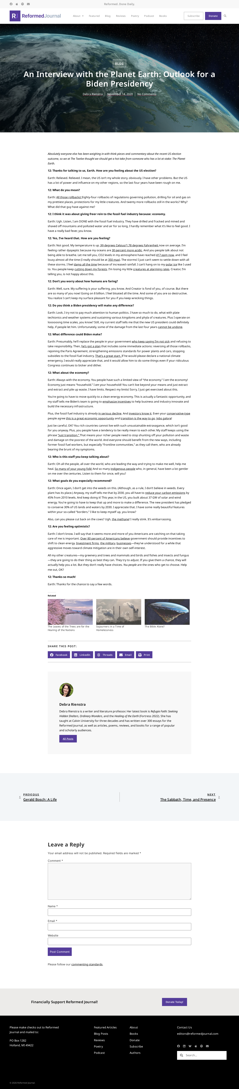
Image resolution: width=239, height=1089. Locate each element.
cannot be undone (170, 327)
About (76, 16)
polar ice (171, 264)
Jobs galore (163, 418)
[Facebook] (11, 4)
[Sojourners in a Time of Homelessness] (118, 612)
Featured (94, 16)
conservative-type (178, 413)
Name (53, 906)
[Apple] (16, 4)
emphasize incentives (117, 401)
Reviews (121, 16)
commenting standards (87, 964)
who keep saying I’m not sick (151, 341)
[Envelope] (28, 4)
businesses (124, 543)
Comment (55, 860)
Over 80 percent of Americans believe (105, 538)
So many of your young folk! (73, 469)
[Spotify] (22, 4)
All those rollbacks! (69, 197)
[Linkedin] (184, 1046)
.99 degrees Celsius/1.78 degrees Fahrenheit (129, 245)
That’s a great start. (108, 356)
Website (53, 935)
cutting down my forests (91, 269)
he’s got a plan (91, 346)
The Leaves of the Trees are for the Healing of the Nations (68, 628)
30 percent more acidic (127, 250)
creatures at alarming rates (151, 269)
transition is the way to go (138, 418)
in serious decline (109, 413)
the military (107, 543)
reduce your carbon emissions (165, 493)
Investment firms (87, 543)
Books (163, 16)
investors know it (140, 413)
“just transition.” (69, 435)
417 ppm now (165, 255)
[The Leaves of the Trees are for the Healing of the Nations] (70, 612)
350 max (113, 260)
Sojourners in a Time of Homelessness (110, 628)
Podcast (149, 16)
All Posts (68, 738)
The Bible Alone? (154, 626)
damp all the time (85, 264)
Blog (108, 16)
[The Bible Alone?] (167, 612)
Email (52, 920)
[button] (225, 16)
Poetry (135, 16)
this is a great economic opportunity (90, 418)
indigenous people (123, 469)
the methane (120, 519)
